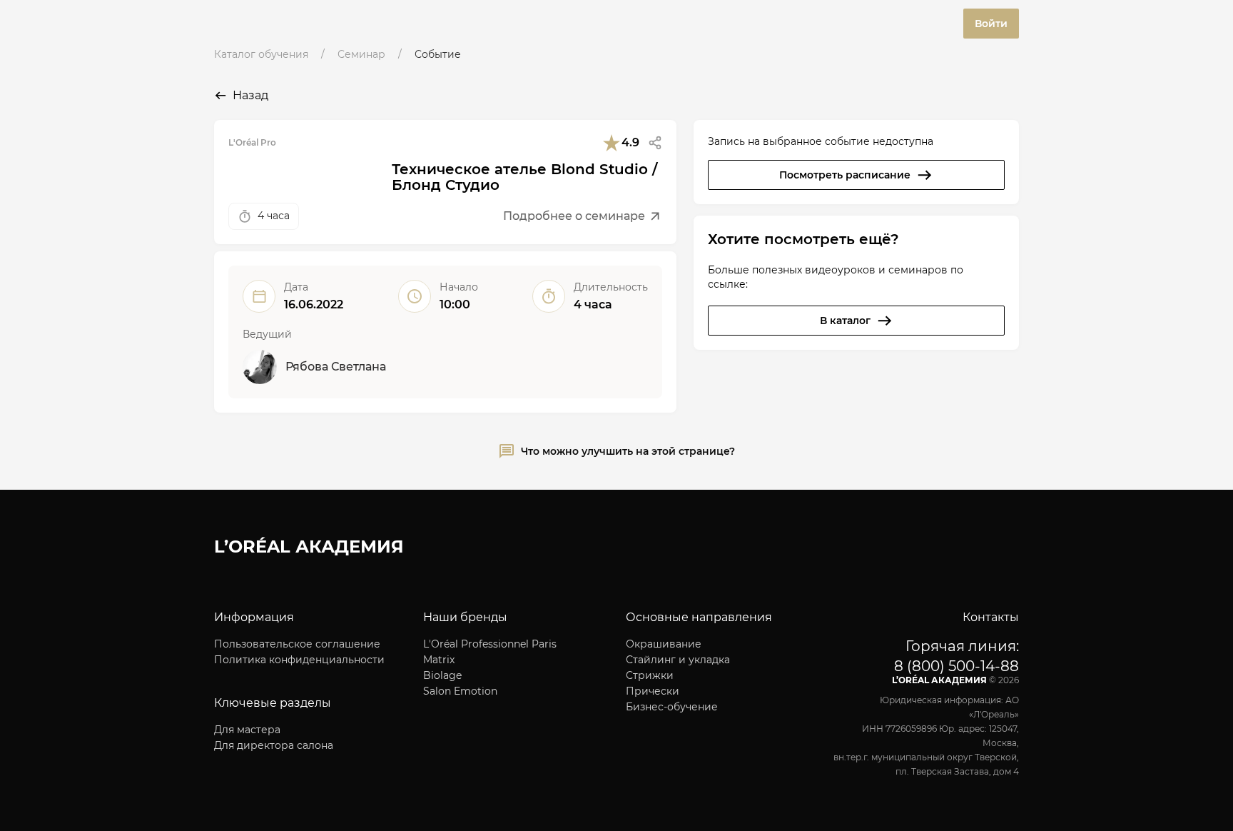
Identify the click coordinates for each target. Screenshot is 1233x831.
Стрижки (650, 675)
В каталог (845, 320)
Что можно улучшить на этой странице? (628, 451)
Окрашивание (663, 644)
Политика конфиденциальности (299, 659)
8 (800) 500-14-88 (956, 666)
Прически (652, 691)
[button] (655, 143)
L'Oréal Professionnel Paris (490, 644)
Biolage (442, 675)
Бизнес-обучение (672, 706)
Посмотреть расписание (844, 174)
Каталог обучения (261, 54)
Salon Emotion (460, 691)
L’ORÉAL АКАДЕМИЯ (309, 546)
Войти (991, 23)
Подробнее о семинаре (574, 216)
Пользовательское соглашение (297, 644)
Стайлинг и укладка (678, 659)
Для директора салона (273, 745)
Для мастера (247, 729)
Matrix (439, 659)
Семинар (361, 54)
